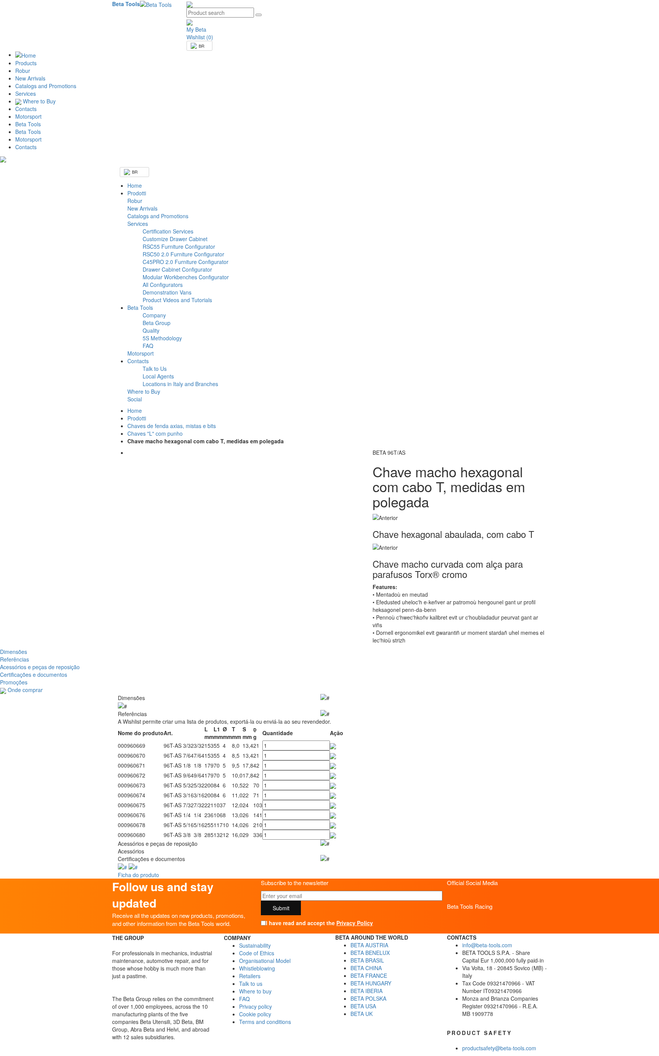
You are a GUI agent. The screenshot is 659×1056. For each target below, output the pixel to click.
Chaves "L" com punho (155, 433)
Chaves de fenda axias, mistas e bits (171, 426)
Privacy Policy (354, 923)
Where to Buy (143, 391)
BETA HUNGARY (370, 983)
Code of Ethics (256, 953)
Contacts (26, 109)
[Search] (259, 15)
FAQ (244, 999)
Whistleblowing (257, 968)
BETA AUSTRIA (369, 945)
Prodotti (136, 193)
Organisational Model (265, 960)
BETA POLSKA (368, 998)
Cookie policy (255, 1014)
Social (134, 399)
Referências (14, 659)
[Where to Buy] (3, 158)
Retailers (249, 976)
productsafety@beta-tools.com (499, 1048)
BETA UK (361, 1013)
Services (25, 93)
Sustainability (255, 945)
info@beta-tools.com (487, 945)
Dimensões (13, 651)
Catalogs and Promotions (45, 86)
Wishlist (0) (199, 37)
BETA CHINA (366, 968)
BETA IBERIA (366, 991)
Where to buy (255, 991)
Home (134, 410)
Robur (22, 70)
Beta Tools (28, 124)
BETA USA (363, 1006)
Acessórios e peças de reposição (40, 667)
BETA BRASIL (367, 960)
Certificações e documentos (33, 674)
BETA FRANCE (368, 975)
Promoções (13, 682)
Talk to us (250, 983)
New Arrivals (30, 78)
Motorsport (28, 116)
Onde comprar (24, 690)
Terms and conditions (265, 1021)
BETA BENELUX (370, 952)
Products (26, 63)
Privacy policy (255, 1006)
